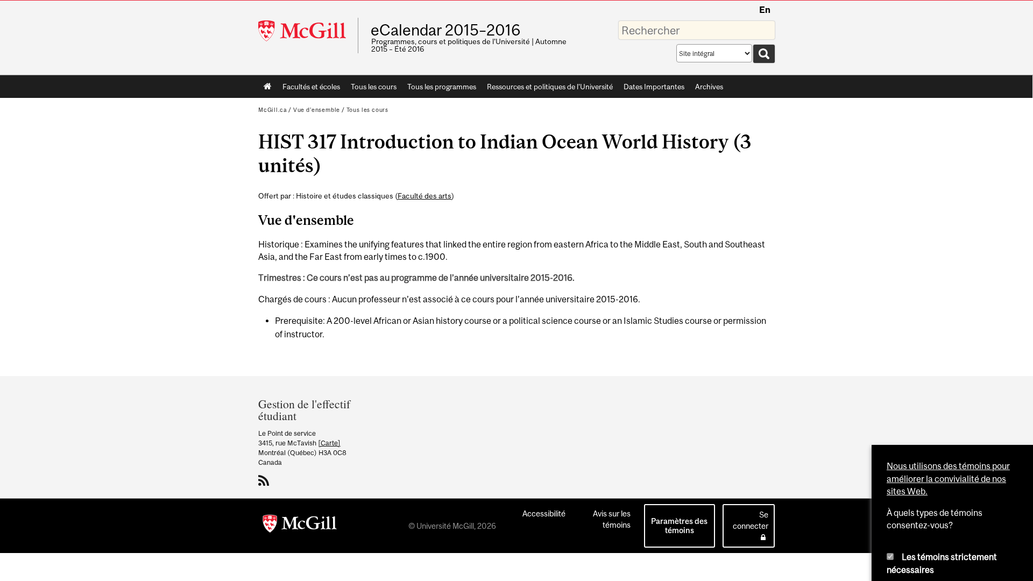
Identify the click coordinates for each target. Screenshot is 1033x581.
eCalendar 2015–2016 (445, 30)
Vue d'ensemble (316, 110)
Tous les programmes (441, 86)
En (764, 9)
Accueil (267, 86)
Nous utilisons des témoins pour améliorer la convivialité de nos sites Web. (948, 375)
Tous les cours (374, 86)
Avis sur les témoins (612, 519)
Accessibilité (543, 513)
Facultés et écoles (308, 88)
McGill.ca (272, 110)
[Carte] (329, 443)
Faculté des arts (424, 196)
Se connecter (750, 520)
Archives (709, 86)
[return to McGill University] (299, 525)
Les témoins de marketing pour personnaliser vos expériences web (944, 538)
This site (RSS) (265, 480)
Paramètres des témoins (679, 525)
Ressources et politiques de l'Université (550, 86)
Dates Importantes (654, 86)
